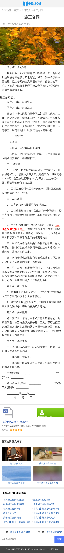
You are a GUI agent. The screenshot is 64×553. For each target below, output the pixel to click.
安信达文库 (25, 549)
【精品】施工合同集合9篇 (46, 513)
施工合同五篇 (10, 513)
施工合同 (38, 10)
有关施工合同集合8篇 (13, 499)
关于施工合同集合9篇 (43, 504)
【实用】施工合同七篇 (44, 517)
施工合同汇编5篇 (41, 499)
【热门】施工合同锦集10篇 (16, 522)
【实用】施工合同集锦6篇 (46, 508)
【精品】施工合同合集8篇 (46, 522)
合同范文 (26, 10)
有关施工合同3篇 (11, 508)
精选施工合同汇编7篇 (13, 504)
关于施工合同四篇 (12, 517)
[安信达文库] (32, 3)
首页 (16, 10)
